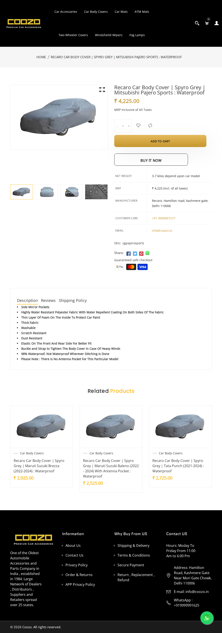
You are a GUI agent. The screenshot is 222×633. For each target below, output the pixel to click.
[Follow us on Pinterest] (141, 254)
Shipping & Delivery (133, 545)
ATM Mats (142, 12)
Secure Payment (131, 565)
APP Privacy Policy (80, 584)
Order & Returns (79, 574)
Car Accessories (65, 12)
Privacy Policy (76, 565)
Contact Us (74, 555)
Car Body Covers (96, 12)
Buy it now (151, 160)
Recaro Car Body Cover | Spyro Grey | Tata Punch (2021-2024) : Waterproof (178, 465)
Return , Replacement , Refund (136, 577)
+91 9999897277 (163, 218)
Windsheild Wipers (108, 35)
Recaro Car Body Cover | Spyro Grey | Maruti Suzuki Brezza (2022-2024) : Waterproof (39, 465)
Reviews (48, 300)
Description (27, 300)
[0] (207, 23)
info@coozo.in (162, 230)
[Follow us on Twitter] (134, 254)
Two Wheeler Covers (73, 35)
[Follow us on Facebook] (128, 254)
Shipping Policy (73, 300)
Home (41, 57)
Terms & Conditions (134, 555)
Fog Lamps (137, 35)
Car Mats (121, 12)
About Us (73, 545)
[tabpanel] (21, 191)
